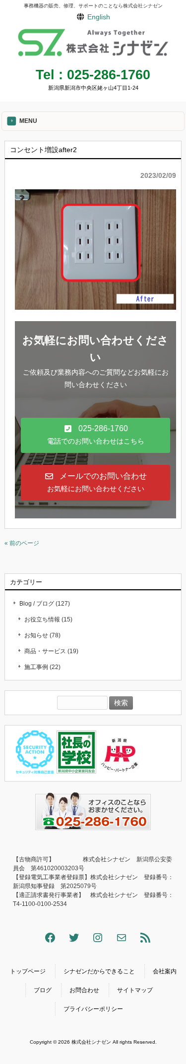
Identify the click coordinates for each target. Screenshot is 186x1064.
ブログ (43, 990)
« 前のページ (21, 543)
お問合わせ (84, 990)
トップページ (28, 971)
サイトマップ (135, 990)
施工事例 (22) (42, 667)
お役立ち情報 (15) (48, 619)
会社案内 (165, 971)
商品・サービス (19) (51, 651)
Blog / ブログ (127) (44, 603)
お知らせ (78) (42, 635)
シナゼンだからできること (99, 971)
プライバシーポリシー (93, 1009)
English (98, 17)
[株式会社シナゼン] (93, 58)
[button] (95, 435)
